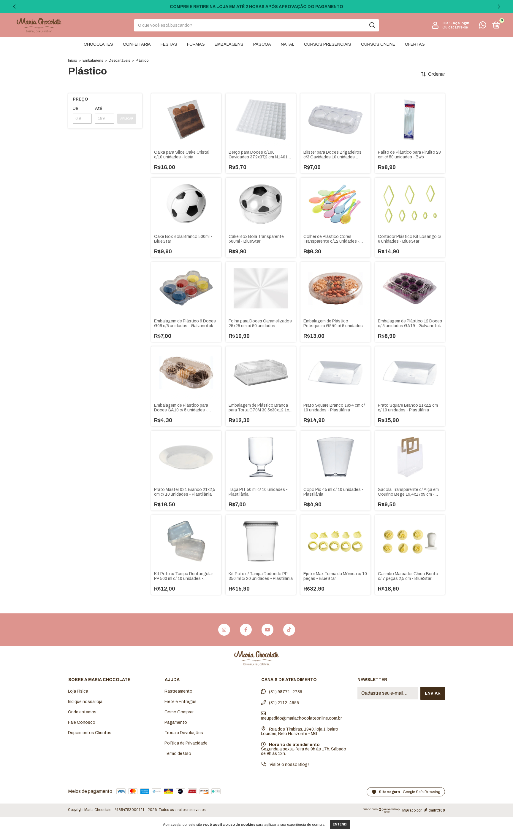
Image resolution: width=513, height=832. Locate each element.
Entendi (340, 824)
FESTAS (169, 44)
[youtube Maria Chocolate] (267, 630)
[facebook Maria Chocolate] (246, 630)
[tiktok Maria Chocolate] (289, 630)
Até (98, 108)
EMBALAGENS (229, 44)
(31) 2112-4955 (283, 703)
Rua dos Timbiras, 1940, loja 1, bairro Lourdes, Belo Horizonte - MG (299, 731)
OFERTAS (415, 44)
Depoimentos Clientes (89, 733)
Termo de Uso (177, 753)
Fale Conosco (81, 722)
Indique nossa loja (85, 701)
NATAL (287, 44)
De (75, 108)
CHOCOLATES (98, 44)
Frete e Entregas (180, 701)
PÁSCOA (262, 44)
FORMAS (196, 44)
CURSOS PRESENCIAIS (327, 44)
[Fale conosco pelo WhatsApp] (482, 26)
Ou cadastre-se (455, 27)
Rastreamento (178, 691)
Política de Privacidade (186, 743)
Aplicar (126, 118)
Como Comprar (179, 712)
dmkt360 (436, 810)
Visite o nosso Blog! (289, 764)
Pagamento (175, 722)
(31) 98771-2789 (285, 692)
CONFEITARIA (137, 44)
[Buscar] (372, 25)
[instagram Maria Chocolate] (224, 630)
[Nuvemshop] (381, 811)
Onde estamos (82, 712)
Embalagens (93, 60)
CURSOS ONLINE (378, 44)
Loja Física (78, 691)
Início (72, 60)
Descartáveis (119, 60)
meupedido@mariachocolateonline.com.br (301, 718)
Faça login (459, 23)
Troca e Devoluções (183, 733)
